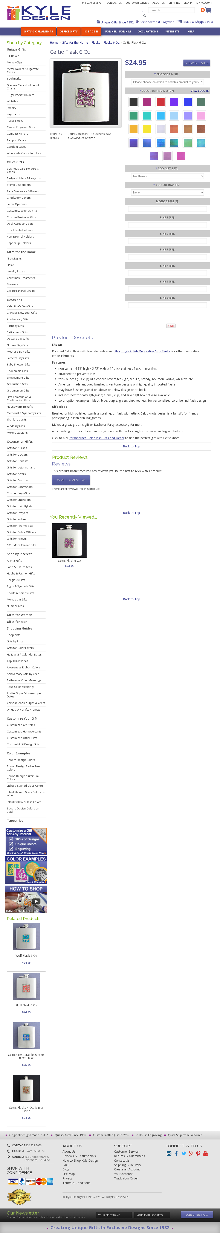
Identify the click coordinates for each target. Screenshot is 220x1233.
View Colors (200, 90)
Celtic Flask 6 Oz (69, 561)
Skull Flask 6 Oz (26, 1005)
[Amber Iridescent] (187, 129)
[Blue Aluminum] (187, 102)
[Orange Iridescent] (174, 129)
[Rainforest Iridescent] (174, 143)
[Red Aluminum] (160, 102)
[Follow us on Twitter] (183, 1153)
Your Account (123, 1174)
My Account (204, 2)
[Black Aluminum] (133, 102)
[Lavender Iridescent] (167, 156)
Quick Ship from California (184, 1135)
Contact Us (114, 2)
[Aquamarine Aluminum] (174, 116)
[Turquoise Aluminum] (160, 116)
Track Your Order (126, 1178)
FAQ (66, 1165)
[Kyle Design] (39, 13)
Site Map (69, 1174)
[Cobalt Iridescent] (147, 143)
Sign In (188, 2)
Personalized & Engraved (156, 22)
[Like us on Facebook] (176, 1153)
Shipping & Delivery (127, 1165)
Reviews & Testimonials (79, 1156)
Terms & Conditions (76, 1183)
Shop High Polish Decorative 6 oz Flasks (142, 351)
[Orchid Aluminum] (187, 116)
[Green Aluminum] (133, 116)
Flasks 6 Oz (111, 42)
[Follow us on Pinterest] (198, 1153)
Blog (66, 1169)
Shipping (174, 2)
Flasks (96, 42)
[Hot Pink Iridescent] (181, 156)
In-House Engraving (148, 1135)
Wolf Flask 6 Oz (26, 956)
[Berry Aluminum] (147, 102)
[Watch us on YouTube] (205, 1153)
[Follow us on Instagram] (169, 1153)
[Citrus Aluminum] (133, 129)
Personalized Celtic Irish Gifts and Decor (96, 438)
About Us (159, 2)
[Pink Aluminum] (201, 116)
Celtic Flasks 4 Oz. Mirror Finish (26, 1109)
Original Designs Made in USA (28, 1135)
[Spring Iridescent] (187, 143)
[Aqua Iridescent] (201, 143)
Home (54, 42)
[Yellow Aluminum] (147, 129)
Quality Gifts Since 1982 (70, 1135)
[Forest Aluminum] (201, 102)
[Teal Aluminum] (147, 116)
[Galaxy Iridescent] (133, 143)
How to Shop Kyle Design (80, 1160)
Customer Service (137, 2)
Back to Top (131, 446)
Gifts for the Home (75, 42)
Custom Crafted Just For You (110, 1135)
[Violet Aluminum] (174, 102)
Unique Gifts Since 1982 (117, 22)
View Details (197, 62)
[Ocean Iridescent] (160, 143)
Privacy (67, 1178)
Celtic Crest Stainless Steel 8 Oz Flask (26, 1056)
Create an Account (127, 1169)
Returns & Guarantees (129, 1156)
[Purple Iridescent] (154, 156)
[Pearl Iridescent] (160, 129)
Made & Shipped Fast (197, 22)
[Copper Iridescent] (201, 129)
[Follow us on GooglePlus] (191, 1153)
